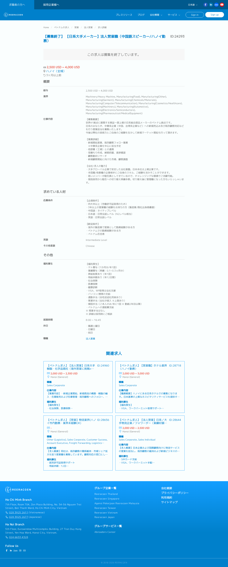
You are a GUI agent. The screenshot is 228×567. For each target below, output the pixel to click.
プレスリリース (124, 14)
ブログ (141, 14)
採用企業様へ (51, 4)
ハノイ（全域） (56, 71)
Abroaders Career (105, 532)
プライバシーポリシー (175, 492)
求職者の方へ (17, 4)
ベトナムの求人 (61, 27)
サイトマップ (169, 502)
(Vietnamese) (27, 512)
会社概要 (166, 488)
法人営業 (88, 27)
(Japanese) (25, 517)
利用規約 (166, 497)
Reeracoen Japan (104, 517)
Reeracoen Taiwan (105, 508)
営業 (76, 27)
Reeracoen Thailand (106, 494)
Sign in (194, 14)
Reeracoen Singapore (107, 498)
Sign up (215, 14)
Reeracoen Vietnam (106, 512)
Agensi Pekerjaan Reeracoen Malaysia (116, 503)
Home (46, 27)
